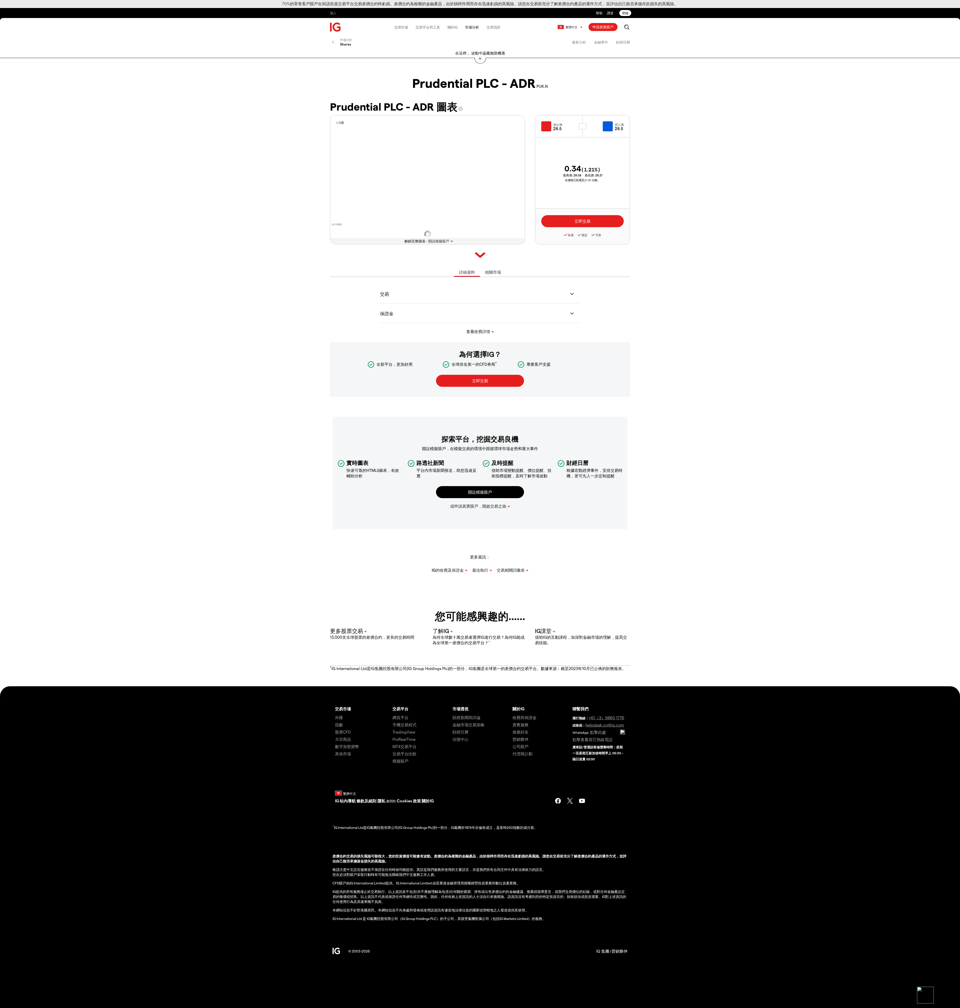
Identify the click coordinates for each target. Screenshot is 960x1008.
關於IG (453, 27)
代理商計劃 (522, 753)
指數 (339, 724)
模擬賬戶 (400, 761)
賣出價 (557, 124)
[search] (626, 27)
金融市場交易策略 (468, 724)
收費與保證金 (524, 717)
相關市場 (493, 272)
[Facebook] (558, 801)
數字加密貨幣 (347, 746)
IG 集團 (602, 951)
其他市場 (343, 753)
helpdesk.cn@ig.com (605, 725)
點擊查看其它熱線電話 (592, 739)
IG (337, 800)
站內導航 (348, 800)
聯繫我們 (580, 708)
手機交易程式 (404, 724)
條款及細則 (367, 800)
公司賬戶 (520, 746)
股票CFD (343, 732)
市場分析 (472, 27)
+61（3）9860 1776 (606, 717)
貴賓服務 (520, 724)
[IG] (335, 27)
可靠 (598, 235)
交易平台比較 (404, 753)
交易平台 (400, 708)
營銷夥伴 (520, 739)
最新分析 (579, 42)
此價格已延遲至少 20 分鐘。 (582, 180)
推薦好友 (520, 732)
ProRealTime (404, 739)
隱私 (382, 800)
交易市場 (401, 27)
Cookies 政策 (409, 800)
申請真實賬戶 (603, 27)
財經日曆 (623, 42)
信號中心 (460, 739)
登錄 (625, 13)
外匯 (339, 717)
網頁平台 (400, 717)
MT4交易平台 (404, 746)
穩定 (585, 235)
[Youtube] (582, 801)
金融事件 (601, 42)
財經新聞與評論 (466, 717)
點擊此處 (598, 732)
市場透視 (460, 708)
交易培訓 (493, 27)
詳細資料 (467, 272)
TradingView (403, 732)
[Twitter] (570, 801)
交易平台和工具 (428, 27)
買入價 (619, 124)
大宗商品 (343, 739)
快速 (571, 235)
